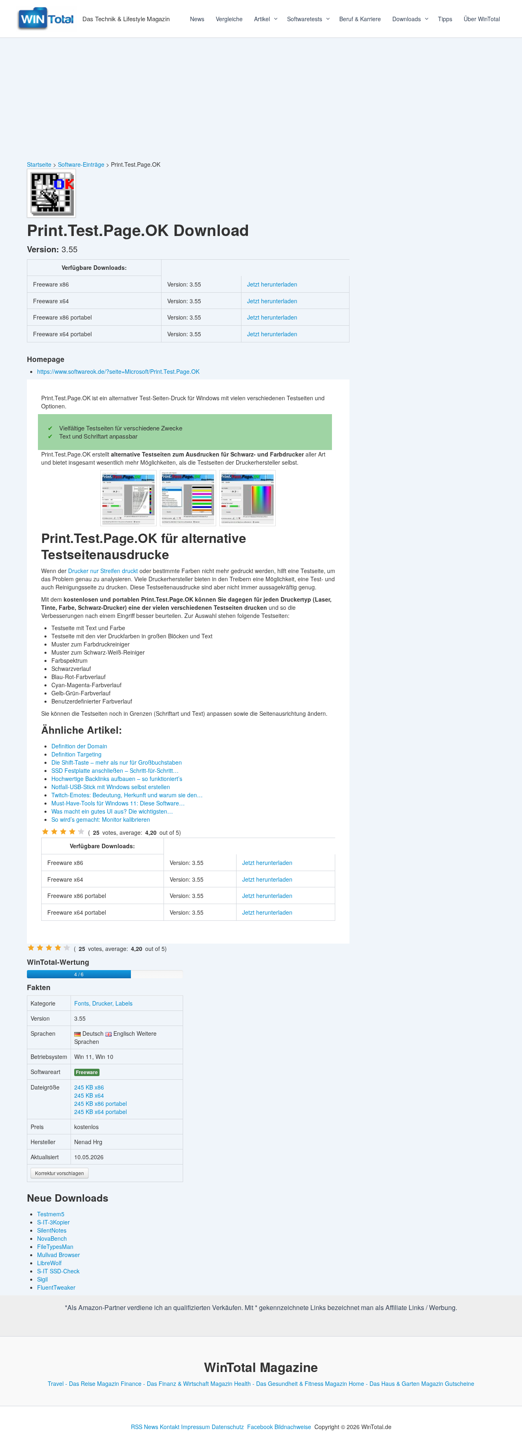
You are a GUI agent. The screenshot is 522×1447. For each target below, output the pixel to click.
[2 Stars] (54, 831)
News (197, 19)
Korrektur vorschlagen (59, 1172)
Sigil (42, 1279)
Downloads (406, 19)
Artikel (262, 19)
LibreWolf (49, 1263)
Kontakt (169, 1427)
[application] (273, 18)
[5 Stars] (81, 831)
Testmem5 (50, 1214)
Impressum (195, 1427)
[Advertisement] (261, 99)
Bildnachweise (292, 1427)
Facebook (260, 1427)
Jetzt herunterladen (272, 284)
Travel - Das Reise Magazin (83, 1383)
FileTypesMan (55, 1246)
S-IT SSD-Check (58, 1271)
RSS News (144, 1427)
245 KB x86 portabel (100, 1103)
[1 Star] (45, 831)
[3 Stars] (63, 831)
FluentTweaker (56, 1287)
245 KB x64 (89, 1095)
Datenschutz (228, 1427)
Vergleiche (229, 19)
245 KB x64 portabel (100, 1111)
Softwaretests (304, 19)
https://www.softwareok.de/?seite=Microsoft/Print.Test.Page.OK (119, 371)
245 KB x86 (89, 1087)
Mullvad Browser (58, 1255)
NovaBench (52, 1238)
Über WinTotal (482, 19)
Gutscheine (459, 1383)
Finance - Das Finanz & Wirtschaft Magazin (176, 1383)
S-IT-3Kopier (53, 1222)
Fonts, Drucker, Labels (103, 1003)
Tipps (445, 19)
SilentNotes (51, 1230)
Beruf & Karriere (360, 19)
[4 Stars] (72, 831)
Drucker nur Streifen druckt (103, 571)
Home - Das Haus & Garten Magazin (396, 1383)
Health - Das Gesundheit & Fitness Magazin (290, 1383)
